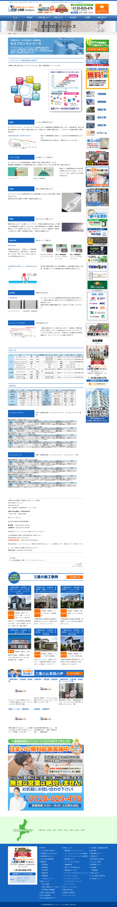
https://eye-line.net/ (13, 505)
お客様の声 (94, 856)
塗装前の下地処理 (69, 892)
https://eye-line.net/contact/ (25, 550)
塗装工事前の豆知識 (97, 859)
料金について (58, 18)
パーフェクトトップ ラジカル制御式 (76, 853)
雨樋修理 (45, 876)
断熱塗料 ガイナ (70, 859)
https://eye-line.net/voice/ (22, 527)
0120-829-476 (25, 511)
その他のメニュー (96, 878)
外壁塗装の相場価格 (48, 890)
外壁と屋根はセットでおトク (51, 887)
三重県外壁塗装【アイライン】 (51, 904)
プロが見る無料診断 (47, 859)
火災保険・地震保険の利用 (99, 848)
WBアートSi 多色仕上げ (72, 867)
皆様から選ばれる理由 (48, 892)
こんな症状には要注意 (48, 850)
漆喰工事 (45, 873)
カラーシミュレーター (70, 887)
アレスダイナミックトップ (73, 881)
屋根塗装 (45, 867)
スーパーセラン (70, 884)
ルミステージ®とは (71, 876)
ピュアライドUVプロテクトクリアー (76, 873)
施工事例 (73, 18)
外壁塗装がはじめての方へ (49, 853)
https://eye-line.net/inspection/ (29, 540)
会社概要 (87, 18)
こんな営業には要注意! (98, 876)
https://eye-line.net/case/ (22, 525)
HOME (15, 18)
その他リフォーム (47, 878)
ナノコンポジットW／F (72, 862)
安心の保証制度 (46, 895)
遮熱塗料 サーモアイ (71, 870)
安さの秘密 (45, 884)
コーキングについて (69, 895)
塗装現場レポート (96, 853)
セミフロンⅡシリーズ (72, 878)
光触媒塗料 (68, 864)
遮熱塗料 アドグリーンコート (74, 850)
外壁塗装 (45, 864)
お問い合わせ (102, 18)
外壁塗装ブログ (96, 864)
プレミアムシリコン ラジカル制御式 (76, 856)
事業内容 (29, 18)
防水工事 (45, 870)
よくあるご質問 (96, 862)
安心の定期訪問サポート (48, 898)
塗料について (67, 848)
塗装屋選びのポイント (48, 856)
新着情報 (95, 870)
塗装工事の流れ (44, 18)
